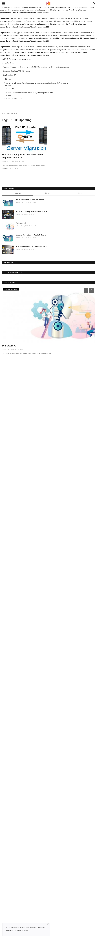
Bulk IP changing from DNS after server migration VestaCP (23, 156)
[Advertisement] (48, 176)
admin (4, 162)
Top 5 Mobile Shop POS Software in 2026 (31, 211)
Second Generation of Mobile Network (31, 235)
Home (3, 113)
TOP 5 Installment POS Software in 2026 (31, 247)
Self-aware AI (21, 223)
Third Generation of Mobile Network (30, 200)
